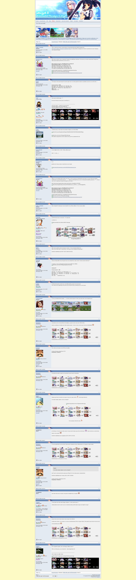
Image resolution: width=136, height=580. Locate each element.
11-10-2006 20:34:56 (41, 125)
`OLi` (37, 98)
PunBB (98, 574)
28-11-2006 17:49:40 (41, 256)
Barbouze (38, 322)
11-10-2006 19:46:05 (41, 94)
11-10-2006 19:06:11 (41, 55)
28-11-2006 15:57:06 (41, 213)
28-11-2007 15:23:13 (41, 488)
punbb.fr (98, 576)
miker (37, 129)
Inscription (76, 21)
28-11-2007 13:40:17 (41, 440)
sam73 (37, 546)
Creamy (38, 348)
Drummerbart (39, 59)
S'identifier (81, 21)
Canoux (38, 502)
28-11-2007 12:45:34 (41, 344)
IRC (47, 21)
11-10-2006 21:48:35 (41, 157)
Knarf (37, 81)
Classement (58, 21)
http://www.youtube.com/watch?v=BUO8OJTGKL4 (61, 48)
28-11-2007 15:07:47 (41, 463)
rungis (37, 284)
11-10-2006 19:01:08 (41, 43)
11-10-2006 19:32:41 (41, 77)
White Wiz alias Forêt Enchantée (69, 41)
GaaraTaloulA (39, 150)
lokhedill (38, 260)
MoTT (37, 248)
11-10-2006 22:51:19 (41, 174)
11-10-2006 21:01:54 (41, 146)
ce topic (70, 38)
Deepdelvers (39, 161)
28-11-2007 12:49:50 (41, 369)
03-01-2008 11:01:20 (41, 515)
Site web (37, 71)
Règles (71, 21)
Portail (37, 21)
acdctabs (38, 217)
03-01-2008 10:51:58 (41, 498)
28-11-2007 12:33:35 (41, 294)
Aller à (37, 574)
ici (95, 39)
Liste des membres (65, 21)
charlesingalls (39, 298)
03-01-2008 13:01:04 (41, 542)
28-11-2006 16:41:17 (41, 244)
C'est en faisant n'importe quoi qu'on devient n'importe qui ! (63, 311)
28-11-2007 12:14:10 (41, 280)
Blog (50, 21)
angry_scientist (39, 47)
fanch (37, 396)
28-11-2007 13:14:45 (41, 426)
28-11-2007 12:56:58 (41, 392)
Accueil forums (42, 21)
